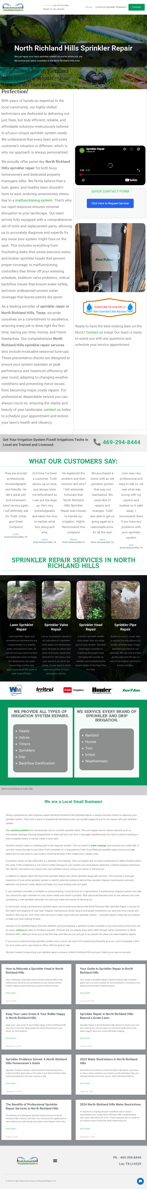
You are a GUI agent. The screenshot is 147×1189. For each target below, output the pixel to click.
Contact (136, 7)
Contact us (94, 332)
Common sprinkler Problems (110, 7)
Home (88, 7)
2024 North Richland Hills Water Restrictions (110, 1104)
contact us (52, 409)
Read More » (11, 993)
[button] (55, 1160)
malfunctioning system (33, 200)
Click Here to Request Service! (110, 203)
